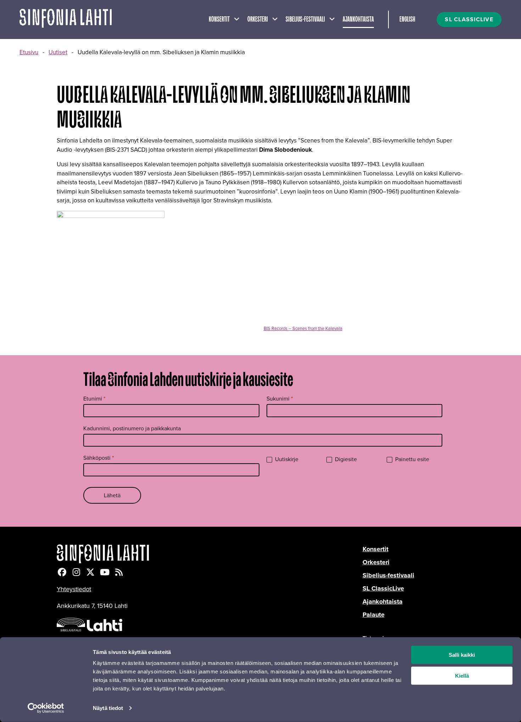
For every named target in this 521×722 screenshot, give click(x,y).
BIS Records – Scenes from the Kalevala (303, 328)
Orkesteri (257, 19)
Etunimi (94, 398)
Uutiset (58, 52)
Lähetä (112, 495)
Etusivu (28, 52)
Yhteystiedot (74, 589)
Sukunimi (280, 398)
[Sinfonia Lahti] (210, 553)
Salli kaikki (462, 655)
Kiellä (462, 676)
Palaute (374, 614)
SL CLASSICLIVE (469, 19)
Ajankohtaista (358, 19)
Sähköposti (98, 458)
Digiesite (345, 459)
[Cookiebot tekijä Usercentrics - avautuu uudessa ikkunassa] (46, 708)
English (407, 19)
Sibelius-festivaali (305, 19)
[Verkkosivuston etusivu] (65, 19)
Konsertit (219, 19)
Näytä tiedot (108, 708)
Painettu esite (411, 459)
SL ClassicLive (383, 588)
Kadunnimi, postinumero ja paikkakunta (132, 428)
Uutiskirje (286, 459)
